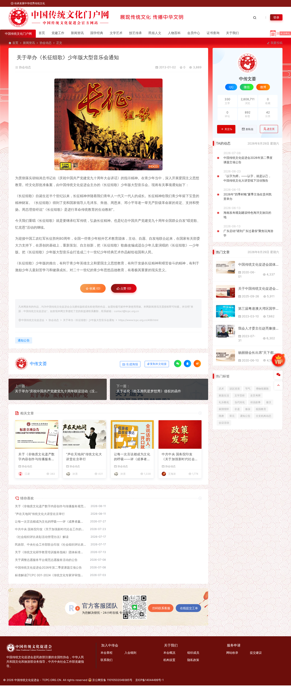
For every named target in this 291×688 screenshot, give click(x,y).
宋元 (232, 415)
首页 (42, 33)
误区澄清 (234, 388)
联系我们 (106, 660)
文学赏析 (240, 395)
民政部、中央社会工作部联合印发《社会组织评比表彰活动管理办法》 (50, 544)
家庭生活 (224, 395)
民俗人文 (154, 33)
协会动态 (46, 42)
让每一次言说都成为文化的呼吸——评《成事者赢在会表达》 (132, 457)
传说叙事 (255, 402)
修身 (247, 409)
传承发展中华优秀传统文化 (29, 3)
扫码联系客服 (161, 608)
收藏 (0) (94, 288)
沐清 (75, 473)
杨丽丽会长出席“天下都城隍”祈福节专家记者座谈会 (258, 352)
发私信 (249, 129)
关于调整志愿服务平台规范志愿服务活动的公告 (46, 560)
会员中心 (193, 33)
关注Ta (228, 129)
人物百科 (174, 33)
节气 (247, 388)
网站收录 (232, 652)
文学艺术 (116, 33)
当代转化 (240, 402)
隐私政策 (193, 660)
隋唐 (221, 415)
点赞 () (125, 288)
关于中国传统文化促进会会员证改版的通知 (258, 288)
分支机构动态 (263, 415)
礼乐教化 (224, 402)
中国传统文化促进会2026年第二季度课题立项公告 (48, 567)
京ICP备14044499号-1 (149, 680)
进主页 (271, 128)
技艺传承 (135, 33)
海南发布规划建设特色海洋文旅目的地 (247, 215)
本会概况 (169, 652)
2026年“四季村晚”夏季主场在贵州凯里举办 (247, 196)
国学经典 (96, 33)
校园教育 (261, 409)
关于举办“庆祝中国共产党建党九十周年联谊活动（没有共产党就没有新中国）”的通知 (57, 391)
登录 (276, 17)
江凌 (27, 473)
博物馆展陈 (262, 388)
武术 (221, 388)
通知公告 (24, 340)
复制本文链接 (158, 364)
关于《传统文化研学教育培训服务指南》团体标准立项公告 (50, 552)
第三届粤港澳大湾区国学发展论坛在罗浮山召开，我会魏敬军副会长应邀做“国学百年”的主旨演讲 (258, 308)
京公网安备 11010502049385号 (112, 680)
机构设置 (169, 660)
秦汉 (268, 402)
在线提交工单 (189, 608)
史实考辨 (255, 395)
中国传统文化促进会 (32, 320)
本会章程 (106, 652)
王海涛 (172, 473)
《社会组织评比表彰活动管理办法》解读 (42, 537)
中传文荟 (38, 363)
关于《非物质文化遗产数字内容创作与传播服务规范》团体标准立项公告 (36, 457)
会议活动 (224, 422)
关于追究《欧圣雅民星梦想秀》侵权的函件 (148, 391)
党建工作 (58, 33)
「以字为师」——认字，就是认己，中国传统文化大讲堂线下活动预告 (247, 178)
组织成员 (193, 652)
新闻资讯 (77, 33)
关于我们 (232, 33)
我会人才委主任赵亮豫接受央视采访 (258, 328)
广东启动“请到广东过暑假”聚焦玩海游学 (248, 233)
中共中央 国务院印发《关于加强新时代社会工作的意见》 (180, 457)
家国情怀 (224, 409)
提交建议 (256, 652)
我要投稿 (276, 42)
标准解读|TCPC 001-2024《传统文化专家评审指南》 (50, 575)
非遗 (237, 409)
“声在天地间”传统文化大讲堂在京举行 (84, 456)
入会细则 (130, 652)
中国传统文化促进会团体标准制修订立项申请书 (258, 264)
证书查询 (213, 33)
